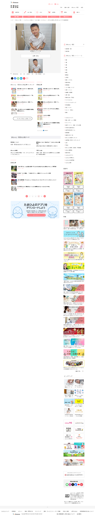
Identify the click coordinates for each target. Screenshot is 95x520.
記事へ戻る (36, 56)
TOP (61, 7)
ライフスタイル (68, 100)
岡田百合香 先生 (15, 73)
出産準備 (53, 12)
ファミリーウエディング (70, 102)
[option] (36, 38)
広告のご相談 (66, 511)
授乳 (66, 72)
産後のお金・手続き (69, 97)
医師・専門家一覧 (29, 511)
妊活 (82, 7)
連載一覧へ (78, 371)
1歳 (66, 62)
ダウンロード (36, 215)
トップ (12, 20)
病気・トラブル (68, 80)
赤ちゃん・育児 (75, 7)
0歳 (66, 60)
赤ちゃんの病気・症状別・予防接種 (73, 147)
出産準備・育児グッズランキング (72, 140)
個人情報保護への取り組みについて (66, 514)
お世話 (66, 77)
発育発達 (28, 73)
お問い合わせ (74, 511)
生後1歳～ (67, 51)
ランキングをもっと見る (22, 118)
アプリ (29, 16)
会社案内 (79, 514)
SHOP (51, 4)
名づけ (41, 12)
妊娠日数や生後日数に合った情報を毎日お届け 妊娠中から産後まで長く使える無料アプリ (36, 211)
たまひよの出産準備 (69, 160)
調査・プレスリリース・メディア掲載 (52, 511)
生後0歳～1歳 (68, 48)
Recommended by (40, 130)
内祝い (57, 4)
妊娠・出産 (66, 7)
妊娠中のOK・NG (69, 135)
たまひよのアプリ (69, 155)
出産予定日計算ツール (70, 130)
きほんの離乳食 (68, 150)
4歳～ (33, 73)
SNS (41, 16)
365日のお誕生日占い (70, 127)
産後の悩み (67, 82)
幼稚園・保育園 (68, 92)
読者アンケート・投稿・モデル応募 (73, 125)
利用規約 (14, 511)
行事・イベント (68, 90)
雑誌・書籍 (16, 16)
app (44, 73)
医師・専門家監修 (38, 73)
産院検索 (67, 132)
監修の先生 (67, 152)
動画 (66, 112)
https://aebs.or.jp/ (73, 499)
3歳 (24, 73)
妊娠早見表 (17, 12)
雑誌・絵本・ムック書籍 (70, 120)
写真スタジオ (66, 16)
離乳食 (65, 12)
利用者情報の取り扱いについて (87, 511)
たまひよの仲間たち (69, 157)
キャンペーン (53, 16)
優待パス (78, 12)
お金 (66, 142)
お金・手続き (29, 12)
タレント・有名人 (69, 110)
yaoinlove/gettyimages (35, 52)
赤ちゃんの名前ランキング (71, 137)
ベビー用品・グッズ (69, 87)
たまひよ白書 (68, 162)
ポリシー (20, 511)
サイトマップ (38, 511)
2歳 (20, 73)
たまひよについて (69, 117)
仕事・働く (67, 95)
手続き (66, 145)
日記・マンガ (68, 107)
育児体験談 (67, 105)
